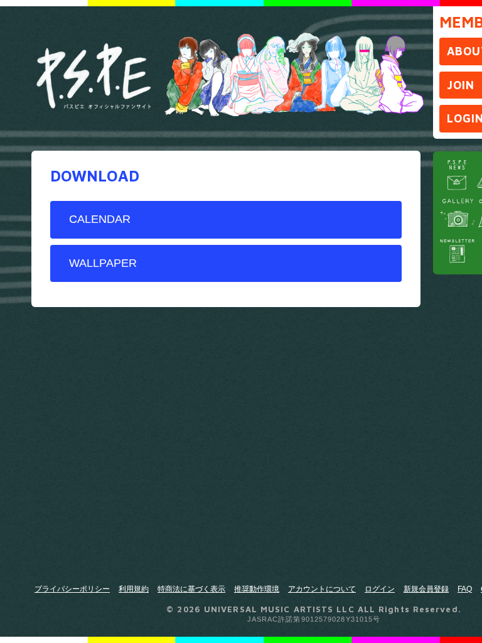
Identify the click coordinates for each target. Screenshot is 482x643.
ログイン (380, 589)
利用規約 (134, 589)
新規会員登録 (426, 589)
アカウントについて (322, 589)
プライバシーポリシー (72, 589)
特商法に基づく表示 (191, 589)
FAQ (465, 589)
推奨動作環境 (256, 589)
